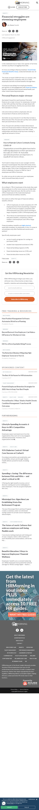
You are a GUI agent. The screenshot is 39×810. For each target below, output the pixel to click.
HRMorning (22, 3)
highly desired (26, 225)
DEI (26, 661)
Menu (6, 3)
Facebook (17, 630)
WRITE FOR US (19, 640)
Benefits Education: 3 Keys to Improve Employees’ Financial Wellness (15, 554)
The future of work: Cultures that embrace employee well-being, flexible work (16, 528)
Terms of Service (24, 689)
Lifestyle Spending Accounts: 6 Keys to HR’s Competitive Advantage (15, 427)
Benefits (5, 13)
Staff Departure (7, 658)
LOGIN (13, 7)
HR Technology (11, 652)
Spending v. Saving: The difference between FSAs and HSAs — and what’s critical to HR (17, 476)
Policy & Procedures (21, 655)
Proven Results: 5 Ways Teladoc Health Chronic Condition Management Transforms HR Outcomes (19, 403)
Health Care (13, 446)
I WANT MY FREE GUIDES (22, 614)
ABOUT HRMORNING (19, 635)
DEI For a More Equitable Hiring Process (16, 344)
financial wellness (31, 87)
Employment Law (11, 647)
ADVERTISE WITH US (19, 637)
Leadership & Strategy (25, 652)
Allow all (9, 807)
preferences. (32, 799)
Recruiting (30, 647)
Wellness (32, 655)
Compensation (8, 655)
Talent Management (10, 650)
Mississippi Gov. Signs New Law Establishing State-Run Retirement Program (15, 502)
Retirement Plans (17, 661)
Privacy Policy (14, 689)
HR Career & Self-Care (21, 658)
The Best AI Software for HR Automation (17, 375)
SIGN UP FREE (22, 7)
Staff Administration (16, 521)
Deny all (27, 807)
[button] (4, 803)
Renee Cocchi (14, 25)
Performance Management (27, 650)
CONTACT (19, 643)
